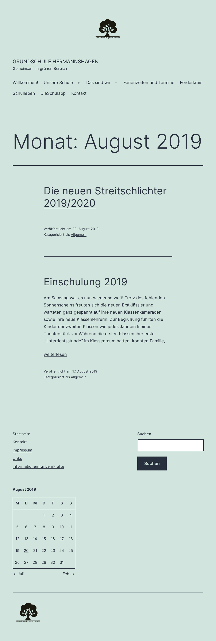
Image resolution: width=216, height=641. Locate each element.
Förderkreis (191, 82)
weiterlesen (55, 354)
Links (17, 458)
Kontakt (78, 93)
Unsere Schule (58, 82)
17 (62, 539)
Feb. (66, 574)
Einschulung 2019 (85, 281)
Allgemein (78, 234)
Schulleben (24, 93)
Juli (21, 574)
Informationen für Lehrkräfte (38, 466)
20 (26, 550)
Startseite (21, 434)
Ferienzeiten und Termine (148, 82)
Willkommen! (25, 82)
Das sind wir (98, 82)
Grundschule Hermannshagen (56, 61)
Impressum (22, 450)
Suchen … (146, 434)
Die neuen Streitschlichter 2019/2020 (105, 196)
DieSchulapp (53, 93)
